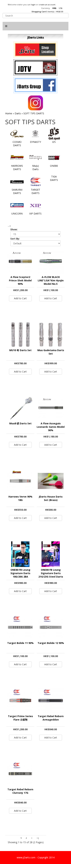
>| (38, 838)
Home (8, 113)
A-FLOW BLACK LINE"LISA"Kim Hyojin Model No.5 (51, 280)
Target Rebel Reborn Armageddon (51, 718)
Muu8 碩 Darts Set (20, 423)
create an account (47, 4)
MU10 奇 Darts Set (20, 350)
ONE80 (54, 165)
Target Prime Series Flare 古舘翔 (20, 718)
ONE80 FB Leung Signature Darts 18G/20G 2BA (20, 573)
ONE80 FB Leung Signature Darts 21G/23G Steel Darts (50, 573)
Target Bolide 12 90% (51, 643)
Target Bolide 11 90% (20, 643)
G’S (54, 141)
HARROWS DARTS (17, 167)
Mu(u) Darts (35, 167)
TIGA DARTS (54, 178)
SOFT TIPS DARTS (33, 113)
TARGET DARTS (35, 191)
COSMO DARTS (17, 143)
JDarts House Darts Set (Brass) (51, 498)
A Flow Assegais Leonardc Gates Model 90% (51, 427)
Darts (18, 113)
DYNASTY (35, 141)
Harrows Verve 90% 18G (20, 498)
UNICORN (17, 213)
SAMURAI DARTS (17, 191)
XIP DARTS (35, 213)
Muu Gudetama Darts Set (50, 352)
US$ (60, 8)
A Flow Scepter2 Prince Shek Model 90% (20, 280)
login (33, 4)
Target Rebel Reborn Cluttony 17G (20, 791)
